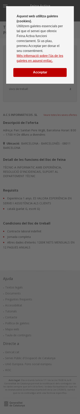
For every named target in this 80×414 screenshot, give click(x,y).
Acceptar (40, 72)
